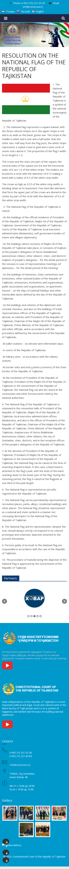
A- (7, 861)
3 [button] (34, 616)
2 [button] (31, 616)
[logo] (31, 632)
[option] (34, 599)
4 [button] (38, 616)
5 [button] (41, 616)
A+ (7, 842)
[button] (4, 601)
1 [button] (28, 616)
